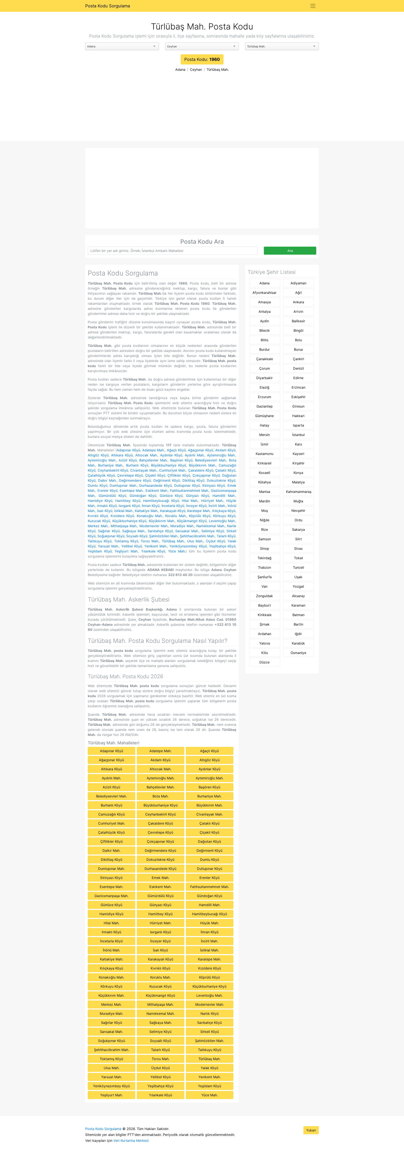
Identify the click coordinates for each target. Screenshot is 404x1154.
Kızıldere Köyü (122, 516)
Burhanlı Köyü (137, 465)
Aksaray (298, 596)
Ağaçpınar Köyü (200, 450)
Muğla (298, 501)
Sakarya (298, 529)
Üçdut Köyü (215, 541)
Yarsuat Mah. (108, 546)
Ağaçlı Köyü (176, 450)
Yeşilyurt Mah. (126, 551)
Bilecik (264, 330)
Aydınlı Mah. (195, 455)
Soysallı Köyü (136, 536)
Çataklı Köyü (225, 470)
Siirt (298, 539)
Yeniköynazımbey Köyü (188, 546)
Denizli (298, 368)
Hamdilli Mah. (224, 495)
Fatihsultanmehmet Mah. (189, 490)
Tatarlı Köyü (226, 536)
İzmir (264, 444)
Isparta (298, 425)
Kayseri (298, 454)
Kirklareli (264, 463)
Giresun (298, 406)
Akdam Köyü (225, 450)
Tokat (298, 558)
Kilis (264, 653)
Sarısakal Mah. (187, 531)
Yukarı (311, 1130)
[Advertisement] (202, 109)
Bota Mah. (161, 796)
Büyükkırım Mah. (202, 465)
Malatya (298, 482)
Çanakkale (264, 359)
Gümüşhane (264, 416)
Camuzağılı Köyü (111, 814)
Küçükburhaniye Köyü (129, 521)
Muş (264, 510)
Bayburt (264, 605)
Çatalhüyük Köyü (101, 475)
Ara (290, 251)
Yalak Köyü (209, 1068)
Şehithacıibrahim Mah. (197, 536)
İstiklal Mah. (123, 511)
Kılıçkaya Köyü (223, 511)
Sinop (264, 548)
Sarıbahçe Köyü (160, 531)
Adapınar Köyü (128, 450)
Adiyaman (298, 283)
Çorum (264, 368)
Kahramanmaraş (298, 491)
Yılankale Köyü (153, 551)
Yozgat (298, 586)
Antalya (265, 311)
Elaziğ (264, 387)
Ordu (298, 520)
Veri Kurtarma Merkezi (131, 1140)
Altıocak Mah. (146, 455)
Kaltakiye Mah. (146, 511)
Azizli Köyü (128, 460)
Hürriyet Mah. (212, 501)
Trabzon (264, 567)
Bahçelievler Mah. (153, 460)
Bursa (298, 349)
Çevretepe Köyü (130, 475)
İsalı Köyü (104, 511)
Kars (298, 444)
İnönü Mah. (111, 950)
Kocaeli (264, 473)
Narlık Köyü (210, 1013)
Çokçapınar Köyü (206, 475)
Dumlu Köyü (97, 485)
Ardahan (264, 634)
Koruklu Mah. (175, 516)
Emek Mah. (160, 878)
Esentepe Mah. (131, 490)
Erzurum (264, 397)
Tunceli (298, 567)
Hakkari (298, 416)
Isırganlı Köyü (129, 506)
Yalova (264, 643)
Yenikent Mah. (155, 546)
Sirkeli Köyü (209, 1032)
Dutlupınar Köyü (187, 485)
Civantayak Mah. (143, 470)
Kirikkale (264, 615)
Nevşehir (298, 510)
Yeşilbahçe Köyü (222, 546)
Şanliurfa (265, 577)
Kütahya (264, 482)
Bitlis (264, 340)
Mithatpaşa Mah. (124, 526)
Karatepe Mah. (198, 511)
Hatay (264, 425)
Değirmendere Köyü (135, 480)
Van (264, 586)
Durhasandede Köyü (155, 485)
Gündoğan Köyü (143, 495)
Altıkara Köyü (122, 455)
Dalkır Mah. (107, 480)
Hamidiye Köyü (100, 501)
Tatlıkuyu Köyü (100, 541)
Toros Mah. (150, 541)
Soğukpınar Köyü (110, 536)
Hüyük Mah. (209, 923)
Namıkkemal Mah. (210, 526)
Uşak (298, 577)
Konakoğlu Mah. (150, 516)
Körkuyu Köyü (224, 516)
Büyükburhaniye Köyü (168, 465)
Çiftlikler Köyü (178, 475)
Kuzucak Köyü (99, 521)
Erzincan (298, 387)
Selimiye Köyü (212, 531)
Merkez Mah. (98, 526)
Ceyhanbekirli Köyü (113, 470)
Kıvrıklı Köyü (98, 516)
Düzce (264, 662)
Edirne (298, 378)
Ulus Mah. (195, 541)
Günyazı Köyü (197, 495)
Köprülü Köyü (199, 516)
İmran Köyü (150, 506)
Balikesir (298, 321)
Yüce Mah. (177, 551)
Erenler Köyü (107, 490)
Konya (298, 473)
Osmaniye (298, 653)
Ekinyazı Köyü (213, 485)
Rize (264, 529)
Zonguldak (264, 596)
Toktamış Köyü (126, 541)
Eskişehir (298, 397)
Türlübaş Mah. (218, 69)
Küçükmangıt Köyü (192, 521)
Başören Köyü (181, 460)
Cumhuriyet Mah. (172, 470)
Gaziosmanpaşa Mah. (111, 896)
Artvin (298, 311)
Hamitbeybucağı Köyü (161, 501)
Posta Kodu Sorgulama (107, 5)
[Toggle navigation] (313, 6)
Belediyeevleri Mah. (210, 460)
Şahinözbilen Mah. (163, 536)
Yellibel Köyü (131, 546)
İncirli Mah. (217, 506)
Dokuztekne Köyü (221, 480)
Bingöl (298, 330)
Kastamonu (264, 454)
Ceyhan (196, 69)
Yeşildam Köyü (100, 551)
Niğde (264, 520)
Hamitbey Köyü (127, 501)
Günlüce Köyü (171, 495)
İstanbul (298, 435)
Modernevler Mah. (154, 526)
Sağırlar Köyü (109, 531)
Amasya (264, 302)
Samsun (264, 539)
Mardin (264, 501)
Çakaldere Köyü (200, 470)
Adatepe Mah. (153, 450)
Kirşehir (298, 463)
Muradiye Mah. (182, 526)
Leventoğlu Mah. (222, 521)
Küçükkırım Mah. (162, 521)
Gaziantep (264, 406)
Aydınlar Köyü (171, 455)
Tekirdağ (264, 558)
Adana (180, 69)
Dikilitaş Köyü (193, 480)
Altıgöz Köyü (98, 455)
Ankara (298, 302)
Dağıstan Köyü (209, 841)
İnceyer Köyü (196, 506)
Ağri (298, 292)
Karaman (298, 605)
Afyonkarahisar (264, 292)
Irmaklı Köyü (107, 506)
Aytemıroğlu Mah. (221, 455)
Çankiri (298, 359)
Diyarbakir (264, 378)
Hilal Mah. (190, 501)
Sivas (298, 548)
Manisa (264, 491)
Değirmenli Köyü (166, 480)
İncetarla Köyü (173, 506)
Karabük (298, 643)
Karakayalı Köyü (172, 511)
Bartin (298, 624)
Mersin (264, 435)
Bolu (298, 340)
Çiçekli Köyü (155, 475)
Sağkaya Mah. (133, 531)
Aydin (264, 321)
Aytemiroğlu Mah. (102, 460)
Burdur (264, 349)
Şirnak (265, 624)
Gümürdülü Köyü (112, 495)
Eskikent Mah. (157, 490)
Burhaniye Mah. (110, 465)
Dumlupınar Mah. (123, 485)
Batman (298, 615)
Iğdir (298, 634)
